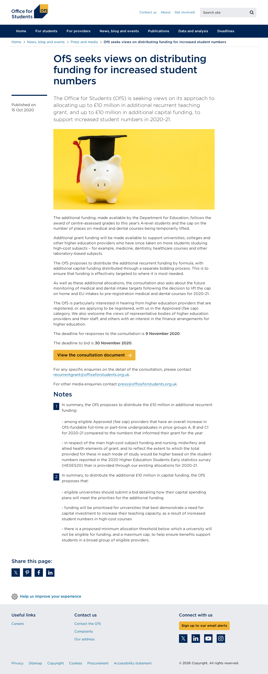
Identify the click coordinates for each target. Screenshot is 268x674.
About (165, 12)
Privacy (17, 663)
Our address (84, 639)
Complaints (83, 631)
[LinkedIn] (196, 638)
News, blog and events (119, 31)
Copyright (55, 663)
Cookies (75, 663)
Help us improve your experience (50, 596)
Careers (18, 624)
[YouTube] (208, 638)
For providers (78, 31)
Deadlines (225, 31)
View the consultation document (91, 355)
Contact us (147, 12)
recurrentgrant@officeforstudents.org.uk (91, 374)
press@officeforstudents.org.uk (147, 384)
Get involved (185, 12)
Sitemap (35, 663)
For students (46, 31)
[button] (16, 572)
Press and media (84, 42)
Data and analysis (193, 31)
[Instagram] (221, 638)
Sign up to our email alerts (204, 626)
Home (21, 31)
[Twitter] (183, 638)
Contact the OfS (87, 624)
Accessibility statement (133, 663)
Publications (158, 31)
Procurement (97, 663)
